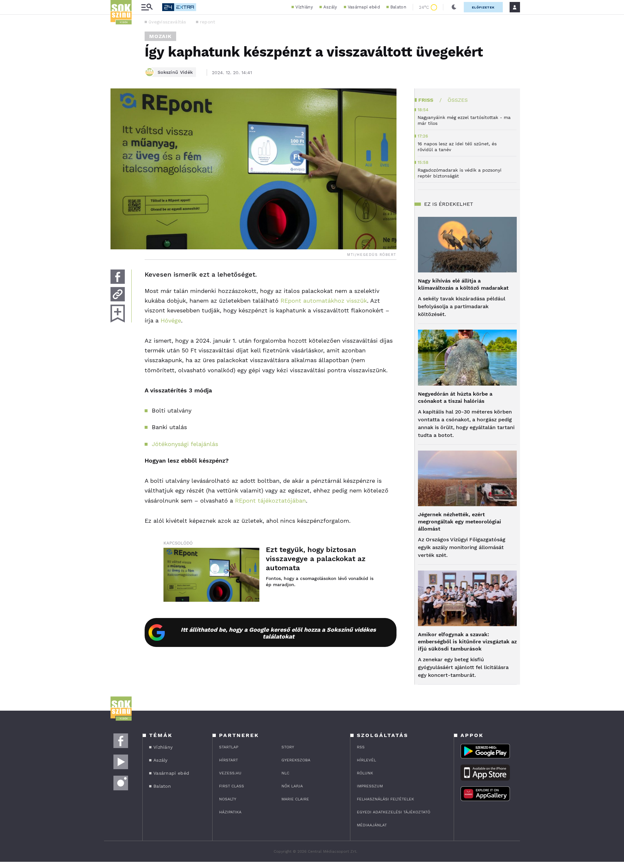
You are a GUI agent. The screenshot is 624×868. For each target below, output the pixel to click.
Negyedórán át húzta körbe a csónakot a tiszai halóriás (455, 397)
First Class (231, 786)
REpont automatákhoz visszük (323, 300)
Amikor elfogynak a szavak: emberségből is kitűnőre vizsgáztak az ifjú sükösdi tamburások (467, 641)
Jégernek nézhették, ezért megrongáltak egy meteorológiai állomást (459, 521)
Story (287, 747)
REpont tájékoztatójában (270, 500)
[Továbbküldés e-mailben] (117, 294)
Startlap (228, 747)
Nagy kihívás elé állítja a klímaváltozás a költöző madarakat (463, 284)
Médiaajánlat (372, 825)
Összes (458, 100)
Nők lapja (292, 786)
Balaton (398, 7)
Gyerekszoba (295, 760)
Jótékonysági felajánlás (185, 444)
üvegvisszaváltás (167, 21)
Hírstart (228, 760)
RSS (361, 747)
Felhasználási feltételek (385, 799)
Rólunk (365, 773)
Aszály (330, 7)
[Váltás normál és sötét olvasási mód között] (454, 7)
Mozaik (160, 36)
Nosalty (227, 799)
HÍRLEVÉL (366, 760)
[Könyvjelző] (117, 313)
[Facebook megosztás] (117, 277)
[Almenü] (147, 7)
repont (207, 21)
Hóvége (171, 320)
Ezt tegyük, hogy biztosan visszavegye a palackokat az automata (316, 559)
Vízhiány (304, 7)
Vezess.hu (230, 773)
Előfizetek (483, 7)
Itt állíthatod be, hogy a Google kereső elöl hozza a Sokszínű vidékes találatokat (278, 633)
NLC (285, 773)
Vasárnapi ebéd (364, 7)
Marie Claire (295, 799)
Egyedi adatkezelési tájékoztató (393, 812)
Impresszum (370, 786)
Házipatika (230, 812)
